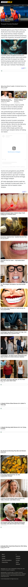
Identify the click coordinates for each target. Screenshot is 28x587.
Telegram (18, 564)
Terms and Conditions (7, 560)
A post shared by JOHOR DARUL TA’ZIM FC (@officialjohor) (14, 166)
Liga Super (16, 5)
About (3, 554)
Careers (3, 558)
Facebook (18, 556)
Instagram (18, 558)
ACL (23, 5)
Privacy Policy (5, 562)
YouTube (18, 560)
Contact (3, 556)
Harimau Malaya (6, 5)
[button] (14, 47)
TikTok (17, 562)
